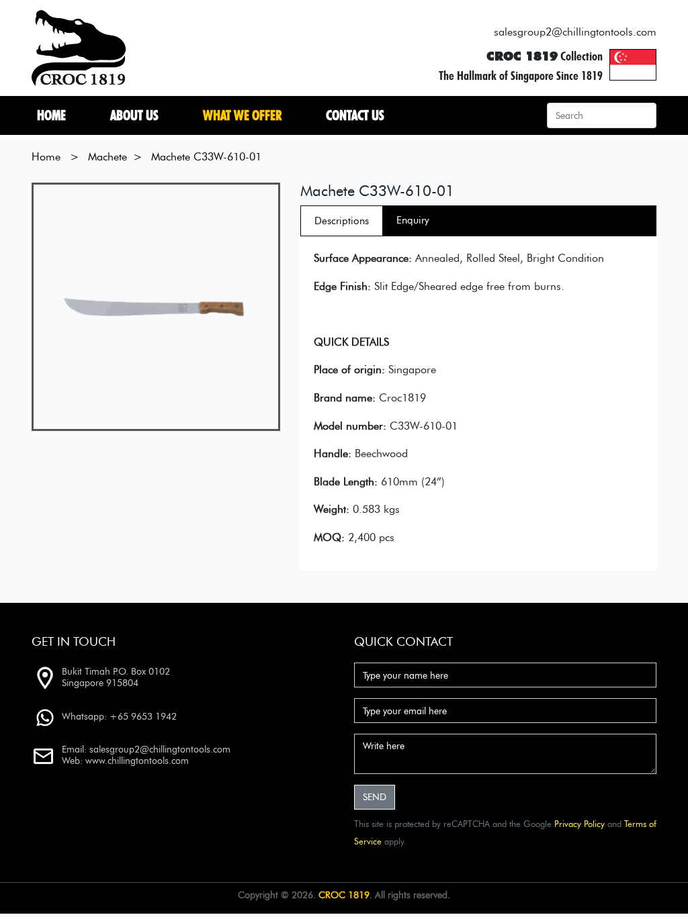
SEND (374, 797)
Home (54, 115)
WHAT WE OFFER (245, 115)
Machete (106, 156)
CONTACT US (358, 115)
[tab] (341, 220)
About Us (137, 115)
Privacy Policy (579, 824)
